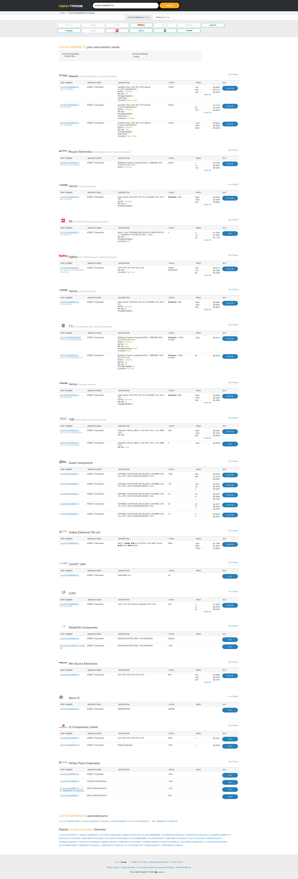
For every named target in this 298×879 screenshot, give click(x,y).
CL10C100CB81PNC (134, 845)
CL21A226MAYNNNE (138, 838)
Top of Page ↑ (233, 74)
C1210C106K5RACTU (69, 87)
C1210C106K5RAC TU (70, 745)
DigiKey (92, 257)
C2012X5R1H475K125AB (116, 838)
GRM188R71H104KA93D (93, 838)
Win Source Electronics (83, 663)
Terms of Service (128, 867)
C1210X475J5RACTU (68, 834)
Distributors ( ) (162, 17)
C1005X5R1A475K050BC (216, 841)
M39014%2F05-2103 (132, 834)
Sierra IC (75, 698)
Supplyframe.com (161, 872)
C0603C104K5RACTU (170, 841)
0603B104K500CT (156, 838)
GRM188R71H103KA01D (176, 838)
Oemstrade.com (72, 6)
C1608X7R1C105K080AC (89, 841)
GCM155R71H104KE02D (69, 838)
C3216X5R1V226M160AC (111, 834)
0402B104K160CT (152, 845)
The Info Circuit (176, 862)
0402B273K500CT (214, 838)
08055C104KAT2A (109, 841)
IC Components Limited (83, 727)
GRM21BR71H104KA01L (89, 845)
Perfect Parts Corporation (85, 763)
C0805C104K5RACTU (88, 834)
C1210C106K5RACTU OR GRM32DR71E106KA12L (72, 789)
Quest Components (81, 463)
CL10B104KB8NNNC (151, 834)
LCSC (73, 593)
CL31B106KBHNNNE (68, 845)
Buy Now (230, 88)
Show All (207, 94)
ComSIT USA (77, 564)
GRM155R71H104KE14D (113, 845)
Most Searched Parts (159, 862)
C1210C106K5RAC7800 (70, 337)
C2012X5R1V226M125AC (192, 841)
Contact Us (135, 862)
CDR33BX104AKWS (67, 841)
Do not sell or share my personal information (155, 867)
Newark (93, 76)
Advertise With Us (183, 867)
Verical (82, 186)
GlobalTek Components (83, 627)
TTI (90, 326)
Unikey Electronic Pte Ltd (85, 532)
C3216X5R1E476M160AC (173, 834)
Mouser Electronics (99, 151)
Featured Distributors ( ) (138, 17)
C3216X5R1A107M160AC (197, 834)
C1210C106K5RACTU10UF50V (72, 646)
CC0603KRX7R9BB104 (219, 834)
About (145, 862)
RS (88, 221)
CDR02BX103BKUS (150, 841)
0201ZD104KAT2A (197, 838)
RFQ (230, 233)
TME (88, 419)
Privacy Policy (113, 867)
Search (169, 5)
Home (62, 13)
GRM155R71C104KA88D (129, 841)
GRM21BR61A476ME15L (172, 845)
